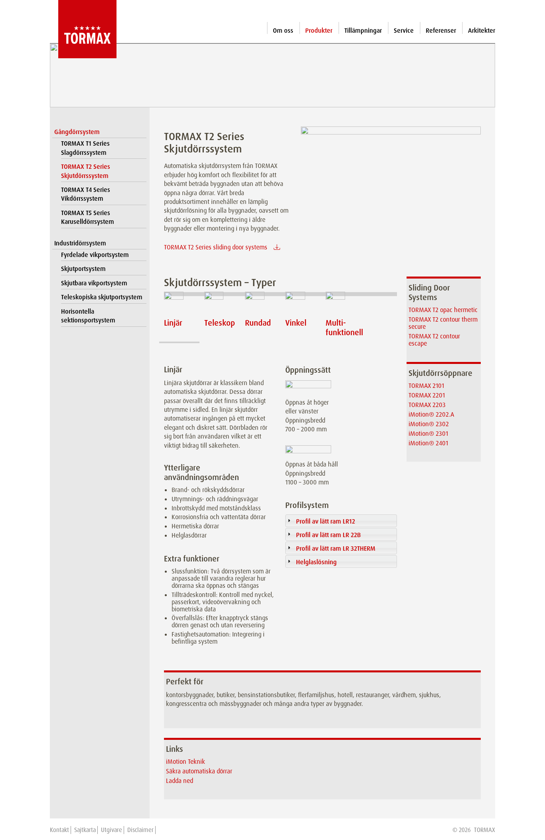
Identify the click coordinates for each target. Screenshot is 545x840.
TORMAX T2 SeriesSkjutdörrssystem (85, 171)
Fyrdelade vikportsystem (95, 255)
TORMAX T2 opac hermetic (443, 310)
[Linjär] (179, 304)
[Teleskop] (219, 304)
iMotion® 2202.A (431, 414)
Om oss (283, 30)
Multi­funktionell (344, 328)
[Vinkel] (300, 304)
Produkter (318, 30)
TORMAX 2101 (426, 385)
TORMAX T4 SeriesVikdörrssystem (85, 194)
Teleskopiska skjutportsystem (101, 297)
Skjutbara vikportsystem (94, 283)
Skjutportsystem (83, 269)
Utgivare (111, 830)
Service (404, 30)
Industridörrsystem (80, 243)
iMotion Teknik (185, 761)
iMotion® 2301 (428, 433)
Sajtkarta (85, 830)
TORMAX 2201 (427, 395)
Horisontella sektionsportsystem (88, 315)
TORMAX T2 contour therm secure (443, 323)
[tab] (341, 520)
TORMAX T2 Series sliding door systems (215, 247)
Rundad (258, 323)
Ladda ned (179, 781)
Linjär (173, 323)
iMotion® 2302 (429, 424)
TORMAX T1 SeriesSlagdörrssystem (85, 147)
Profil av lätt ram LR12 (325, 521)
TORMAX (484, 830)
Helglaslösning (316, 562)
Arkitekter (481, 30)
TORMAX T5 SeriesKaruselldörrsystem (87, 217)
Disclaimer (140, 830)
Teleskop (219, 323)
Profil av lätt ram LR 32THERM (335, 548)
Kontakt (59, 830)
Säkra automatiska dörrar (199, 771)
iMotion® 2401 (428, 443)
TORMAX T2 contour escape (434, 340)
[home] (83, 29)
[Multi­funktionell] (341, 304)
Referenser (441, 30)
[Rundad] (260, 304)
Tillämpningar (363, 30)
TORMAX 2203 (427, 405)
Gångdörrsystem (77, 132)
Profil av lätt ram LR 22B (328, 535)
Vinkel (295, 323)
